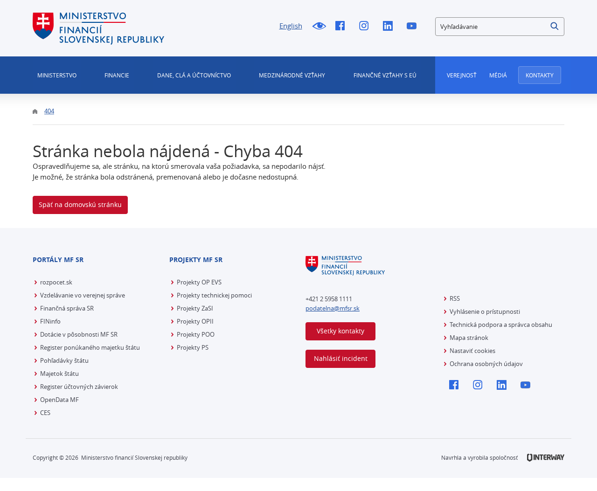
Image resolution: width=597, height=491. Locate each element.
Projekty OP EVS (199, 282)
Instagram (366, 26)
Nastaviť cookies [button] (472, 350)
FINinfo (50, 321)
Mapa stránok (469, 337)
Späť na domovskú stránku (80, 204)
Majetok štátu (59, 373)
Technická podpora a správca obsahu (501, 324)
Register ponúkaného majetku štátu (90, 347)
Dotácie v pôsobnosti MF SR (79, 334)
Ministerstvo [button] (56, 75)
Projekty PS (192, 347)
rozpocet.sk (56, 282)
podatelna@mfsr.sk (332, 308)
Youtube (414, 26)
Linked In (390, 26)
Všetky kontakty (340, 330)
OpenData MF (59, 399)
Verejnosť (462, 75)
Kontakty (540, 75)
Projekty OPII (195, 321)
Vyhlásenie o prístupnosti (485, 311)
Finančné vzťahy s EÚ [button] (385, 75)
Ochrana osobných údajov (486, 364)
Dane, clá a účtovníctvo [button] (194, 75)
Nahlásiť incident (341, 358)
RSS (455, 298)
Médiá (498, 75)
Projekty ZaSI (195, 308)
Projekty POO (196, 334)
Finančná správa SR (67, 308)
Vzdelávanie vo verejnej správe (82, 295)
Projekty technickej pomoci (214, 295)
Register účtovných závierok (79, 386)
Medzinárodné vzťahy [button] (292, 75)
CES (45, 412)
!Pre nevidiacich (319, 26)
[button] (555, 26)
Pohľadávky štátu (64, 360)
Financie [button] (116, 75)
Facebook (342, 26)
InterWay (545, 458)
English (290, 25)
